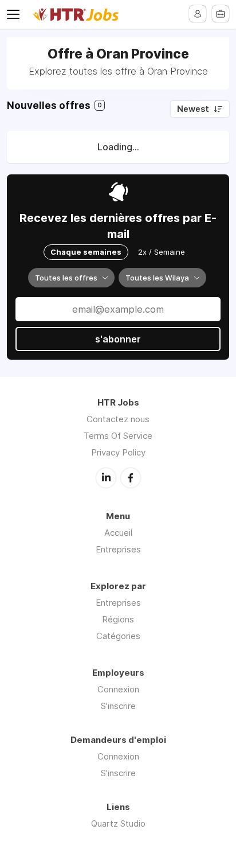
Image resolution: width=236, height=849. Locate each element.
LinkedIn (106, 478)
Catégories (118, 635)
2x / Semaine (161, 251)
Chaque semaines (85, 251)
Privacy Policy (118, 452)
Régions (118, 619)
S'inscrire (118, 705)
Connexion (118, 689)
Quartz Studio (118, 823)
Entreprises (118, 549)
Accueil (118, 532)
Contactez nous (118, 419)
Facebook (130, 478)
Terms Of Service (118, 435)
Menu (15, 14)
